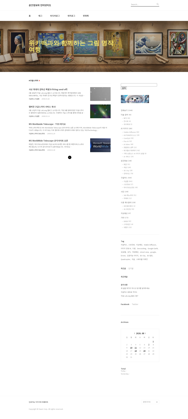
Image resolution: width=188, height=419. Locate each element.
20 (144, 351)
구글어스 (126, 177)
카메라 (128, 198)
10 (131, 347)
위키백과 (128, 124)
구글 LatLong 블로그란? (129, 296)
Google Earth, (153, 248)
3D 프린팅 (129, 209)
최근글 (123, 268)
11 (136, 347)
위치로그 (71, 16)
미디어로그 (55, 16)
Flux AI (128, 141)
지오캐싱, (139, 244)
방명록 (86, 16)
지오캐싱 (126, 213)
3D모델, (123, 252)
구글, (133, 259)
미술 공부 (126, 114)
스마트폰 (128, 224)
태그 (40, 16)
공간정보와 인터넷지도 (40, 5)
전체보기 (127, 110)
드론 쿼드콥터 (128, 202)
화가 (127, 118)
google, (153, 252)
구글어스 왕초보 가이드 (129, 292)
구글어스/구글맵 (34, 99)
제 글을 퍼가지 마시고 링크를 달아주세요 (135, 288)
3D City (128, 170)
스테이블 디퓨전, (142, 259)
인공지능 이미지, (133, 255)
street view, (144, 252)
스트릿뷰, (132, 244)
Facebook (125, 304)
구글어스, (124, 244)
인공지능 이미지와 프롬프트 (38, 402)
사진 (124, 191)
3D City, (143, 255)
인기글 (130, 268)
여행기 (128, 227)
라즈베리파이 (129, 206)
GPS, (129, 252)
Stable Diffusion (131, 132)
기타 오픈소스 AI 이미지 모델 (135, 153)
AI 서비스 (129, 156)
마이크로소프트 (131, 187)
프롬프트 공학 (130, 147)
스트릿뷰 (128, 184)
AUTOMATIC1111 (131, 135)
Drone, (123, 255)
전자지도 (128, 173)
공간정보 (126, 160)
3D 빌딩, (150, 255)
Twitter (135, 304)
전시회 (127, 121)
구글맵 (128, 181)
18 (136, 351)
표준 (127, 164)
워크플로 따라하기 (132, 150)
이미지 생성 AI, (126, 248)
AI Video (128, 144)
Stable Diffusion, (150, 244)
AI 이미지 (126, 128)
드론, (134, 248)
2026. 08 (140, 333)
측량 (127, 167)
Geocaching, (142, 248)
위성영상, (135, 252)
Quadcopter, (126, 259)
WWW (127, 221)
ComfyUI (129, 138)
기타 (124, 217)
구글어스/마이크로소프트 (37, 133)
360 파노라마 (130, 195)
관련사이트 (147, 402)
